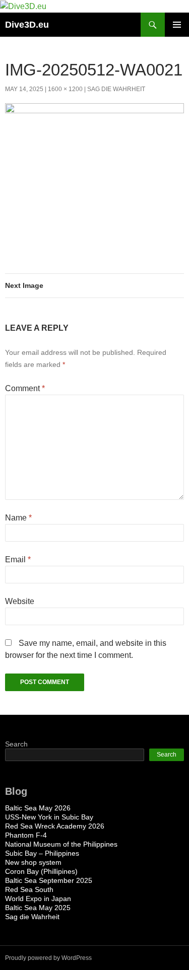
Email (18, 559)
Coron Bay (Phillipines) (41, 871)
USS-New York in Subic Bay (49, 817)
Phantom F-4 (26, 835)
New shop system (33, 862)
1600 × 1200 (65, 89)
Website (19, 601)
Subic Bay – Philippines (42, 853)
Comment (25, 388)
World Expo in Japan (38, 898)
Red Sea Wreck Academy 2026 (54, 826)
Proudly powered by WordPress (48, 957)
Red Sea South (29, 889)
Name (18, 517)
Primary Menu (177, 25)
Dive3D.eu (27, 25)
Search (16, 744)
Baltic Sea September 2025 (48, 880)
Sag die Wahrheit (116, 89)
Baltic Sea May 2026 (38, 808)
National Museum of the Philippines (61, 844)
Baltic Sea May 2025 (38, 908)
